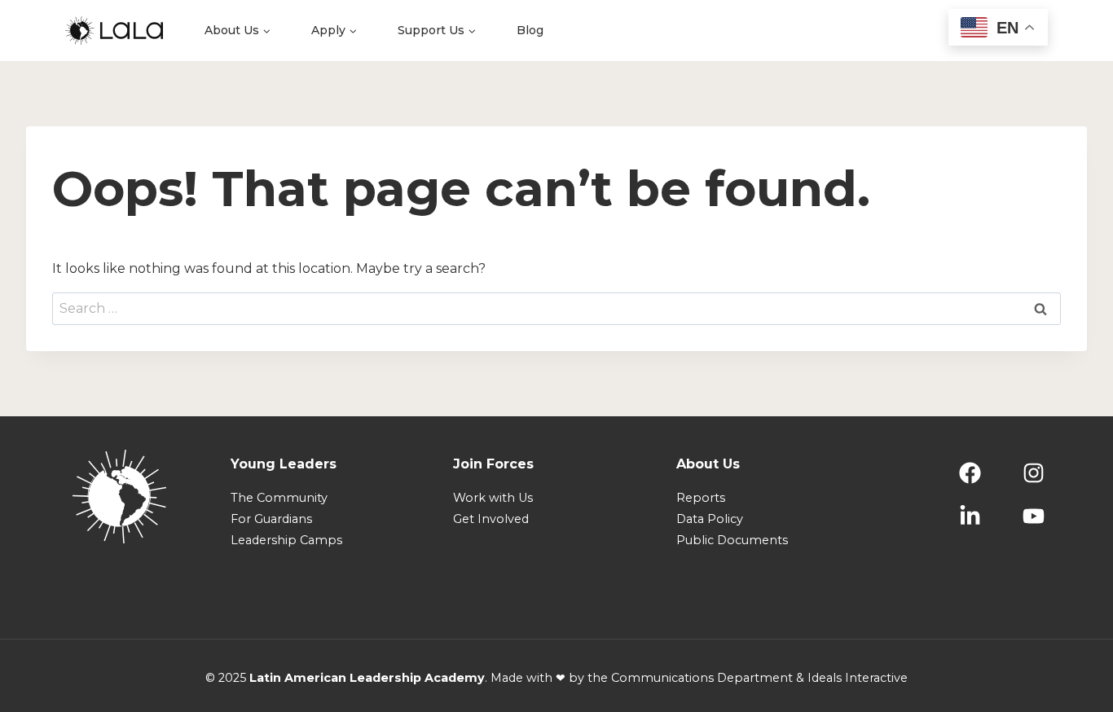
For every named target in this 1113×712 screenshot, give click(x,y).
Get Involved (491, 519)
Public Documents (732, 540)
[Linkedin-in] (970, 516)
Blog (530, 30)
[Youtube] (1033, 516)
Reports (700, 497)
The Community (279, 497)
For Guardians (271, 519)
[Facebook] (970, 473)
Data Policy (709, 519)
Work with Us (493, 497)
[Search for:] (556, 308)
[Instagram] (1033, 473)
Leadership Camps (286, 540)
